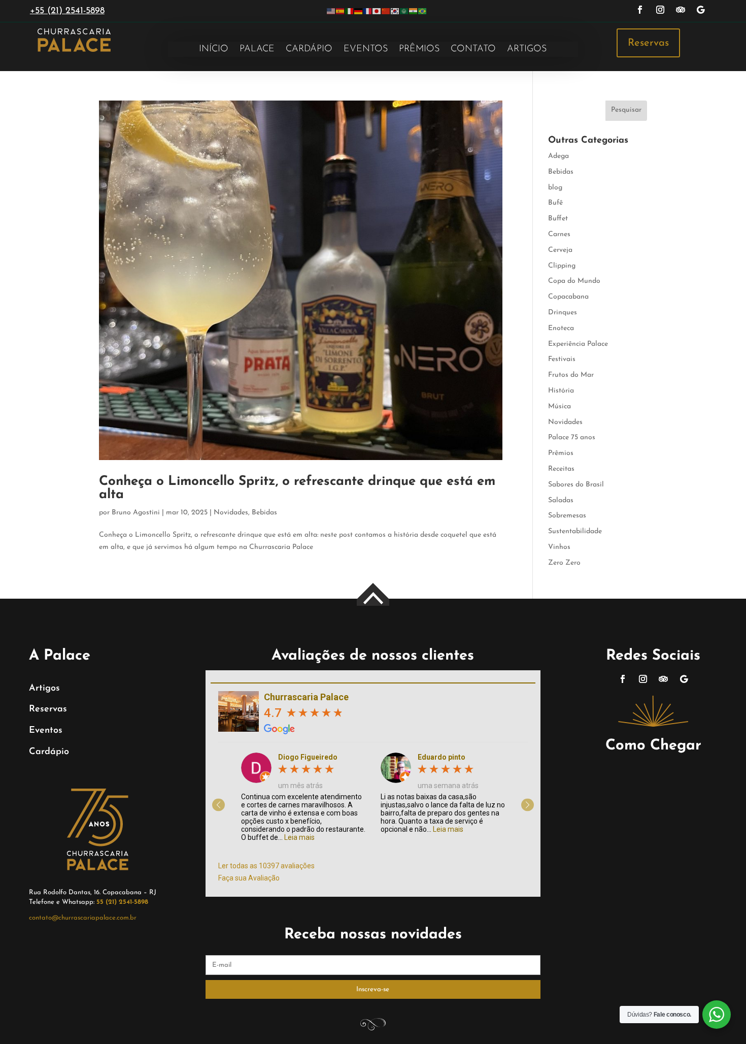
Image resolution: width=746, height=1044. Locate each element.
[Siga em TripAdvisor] (680, 10)
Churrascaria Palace (306, 697)
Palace (257, 50)
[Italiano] (349, 11)
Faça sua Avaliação (249, 878)
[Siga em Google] (701, 10)
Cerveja (560, 250)
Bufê (555, 203)
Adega (558, 156)
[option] (303, 797)
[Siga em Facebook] (640, 10)
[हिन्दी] (413, 11)
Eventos (366, 50)
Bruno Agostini (136, 512)
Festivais (561, 359)
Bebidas (264, 512)
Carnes (559, 234)
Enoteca (561, 328)
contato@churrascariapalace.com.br (83, 918)
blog (555, 187)
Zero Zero (564, 563)
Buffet (558, 218)
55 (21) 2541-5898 (122, 902)
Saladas (560, 500)
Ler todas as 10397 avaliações (266, 866)
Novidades (231, 512)
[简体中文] (386, 11)
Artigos (527, 50)
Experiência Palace (578, 344)
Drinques (562, 312)
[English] (331, 11)
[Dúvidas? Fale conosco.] (716, 1014)
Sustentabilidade (575, 531)
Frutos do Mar (571, 375)
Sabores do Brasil (576, 484)
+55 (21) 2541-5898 (67, 11)
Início (213, 50)
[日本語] (377, 11)
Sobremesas (567, 515)
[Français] (367, 11)
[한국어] (395, 11)
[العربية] (404, 11)
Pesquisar (626, 110)
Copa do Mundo (574, 281)
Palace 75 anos (571, 437)
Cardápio (309, 50)
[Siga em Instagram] (660, 10)
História (561, 391)
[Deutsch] (358, 11)
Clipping (561, 266)
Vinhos (559, 547)
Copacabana (568, 297)
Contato (473, 50)
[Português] (422, 11)
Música (559, 406)
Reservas (648, 43)
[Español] (340, 11)
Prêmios (419, 50)
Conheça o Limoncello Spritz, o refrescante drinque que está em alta (297, 488)
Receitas (561, 469)
